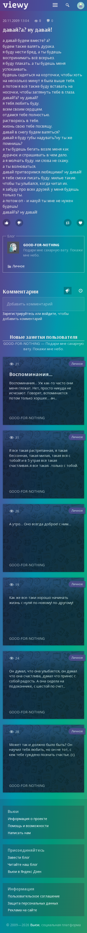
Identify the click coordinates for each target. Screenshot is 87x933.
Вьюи (34, 925)
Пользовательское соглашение (34, 896)
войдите (49, 313)
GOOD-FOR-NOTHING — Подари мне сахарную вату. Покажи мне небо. (43, 346)
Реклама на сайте (22, 910)
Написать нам (19, 832)
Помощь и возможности (28, 825)
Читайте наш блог (23, 864)
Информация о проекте (27, 818)
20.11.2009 (11, 20)
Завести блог (19, 857)
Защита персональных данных (33, 903)
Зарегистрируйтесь (18, 313)
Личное (18, 266)
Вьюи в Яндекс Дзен (24, 871)
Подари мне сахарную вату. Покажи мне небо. (53, 250)
